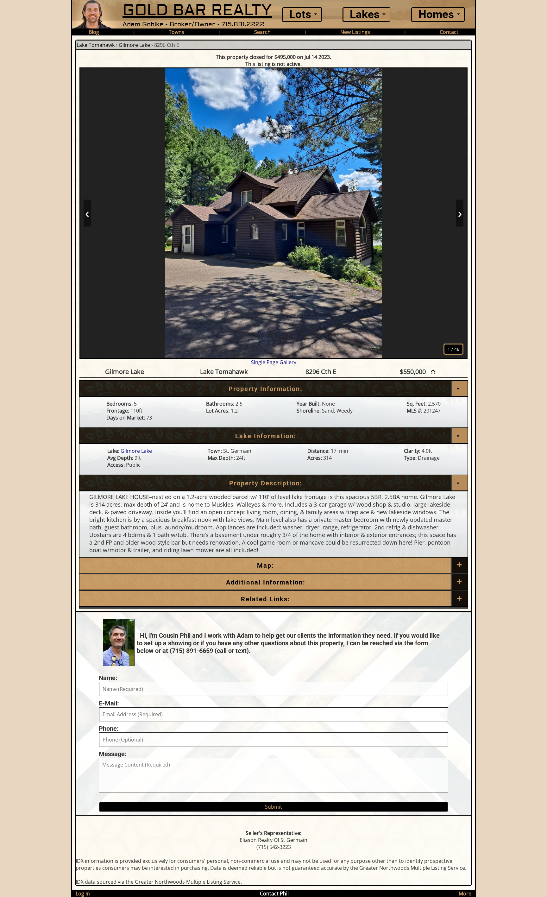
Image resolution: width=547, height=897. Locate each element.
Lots (300, 14)
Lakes (365, 14)
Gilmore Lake (134, 44)
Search (262, 31)
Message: (113, 754)
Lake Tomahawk (96, 44)
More (465, 893)
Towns (176, 31)
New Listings (355, 31)
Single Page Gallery (273, 362)
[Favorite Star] (433, 371)
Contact (449, 31)
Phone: (109, 728)
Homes (436, 14)
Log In (83, 893)
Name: (108, 678)
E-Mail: (109, 703)
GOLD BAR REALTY (197, 10)
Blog (94, 31)
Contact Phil (274, 893)
